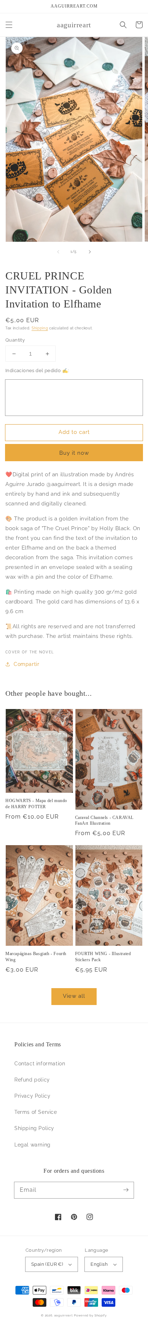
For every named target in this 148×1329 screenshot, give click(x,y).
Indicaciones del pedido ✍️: (37, 370)
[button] (9, 25)
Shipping (40, 328)
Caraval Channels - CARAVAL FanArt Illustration (104, 820)
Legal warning (32, 1145)
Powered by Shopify (90, 1315)
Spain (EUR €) (47, 1264)
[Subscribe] (126, 1190)
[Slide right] (90, 252)
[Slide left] (58, 252)
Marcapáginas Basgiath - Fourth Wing (35, 956)
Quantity (15, 340)
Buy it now (74, 453)
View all (74, 996)
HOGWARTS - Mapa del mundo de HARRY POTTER (36, 803)
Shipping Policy (34, 1128)
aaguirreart (63, 1315)
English (99, 1264)
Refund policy (32, 1080)
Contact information (39, 1063)
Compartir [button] (26, 664)
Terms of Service (35, 1112)
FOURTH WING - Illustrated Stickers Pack (103, 956)
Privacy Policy (32, 1096)
